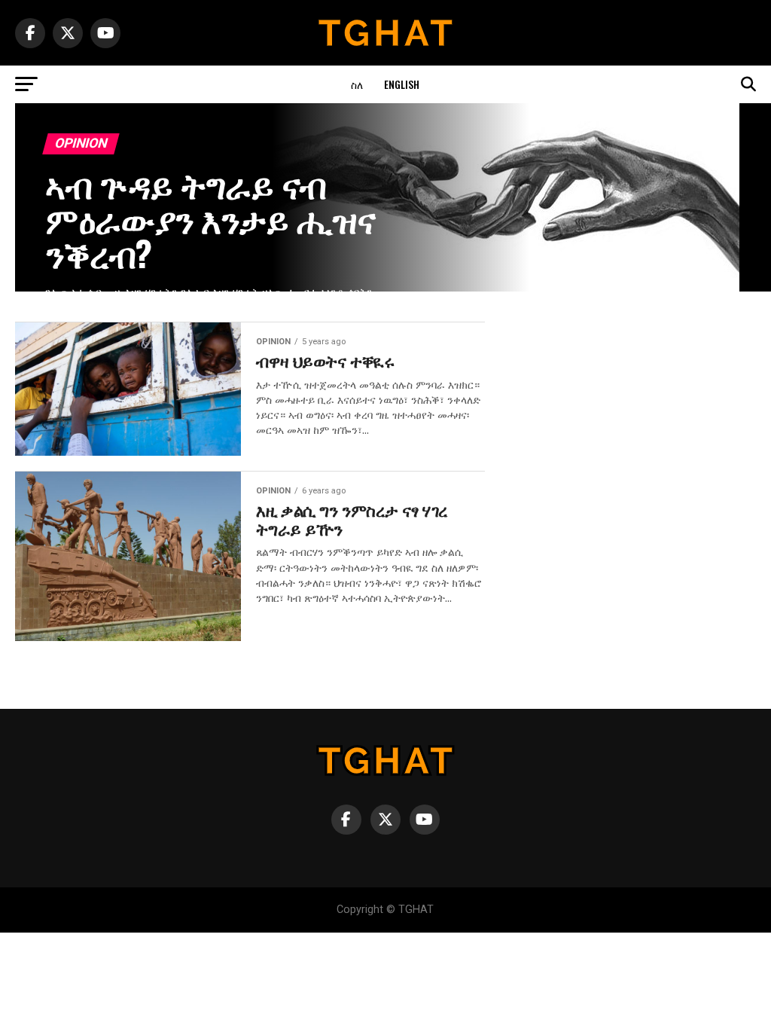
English (401, 84)
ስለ (357, 84)
